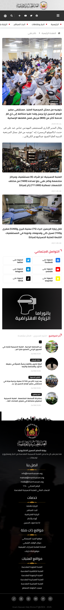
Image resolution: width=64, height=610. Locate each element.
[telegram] (28, 598)
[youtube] (25, 16)
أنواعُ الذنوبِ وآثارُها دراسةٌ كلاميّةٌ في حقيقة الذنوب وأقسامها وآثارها (24, 365)
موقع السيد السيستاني (32, 539)
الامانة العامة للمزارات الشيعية (32, 547)
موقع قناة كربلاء (32, 551)
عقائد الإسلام (36, 360)
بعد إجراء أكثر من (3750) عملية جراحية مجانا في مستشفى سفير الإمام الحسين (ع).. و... (22, 382)
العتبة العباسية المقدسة (32, 584)
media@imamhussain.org (32, 482)
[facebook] (36, 16)
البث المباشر (32, 510)
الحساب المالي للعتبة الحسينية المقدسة (32, 490)
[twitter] (31, 16)
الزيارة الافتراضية (32, 514)
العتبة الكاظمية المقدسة (32, 571)
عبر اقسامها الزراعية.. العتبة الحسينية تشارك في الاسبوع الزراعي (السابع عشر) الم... (22, 348)
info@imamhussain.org (32, 473)
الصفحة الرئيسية (49, 33)
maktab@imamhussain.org (32, 478)
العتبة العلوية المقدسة (32, 567)
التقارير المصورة (35, 377)
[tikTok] (13, 598)
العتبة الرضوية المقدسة (32, 575)
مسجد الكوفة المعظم (32, 588)
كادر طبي (32, 33)
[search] (11, 15)
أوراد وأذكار (32, 518)
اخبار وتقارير (54, 101)
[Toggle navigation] (58, 15)
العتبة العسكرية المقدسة (32, 579)
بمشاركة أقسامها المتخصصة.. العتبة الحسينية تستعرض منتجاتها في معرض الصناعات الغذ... (23, 400)
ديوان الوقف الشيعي (32, 543)
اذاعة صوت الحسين (32, 523)
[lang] (5, 15)
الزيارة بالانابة (32, 506)
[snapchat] (21, 598)
